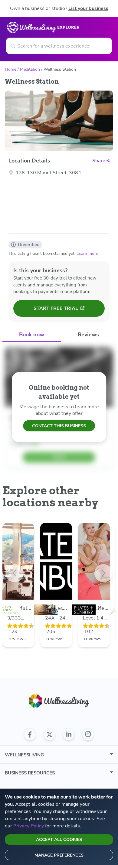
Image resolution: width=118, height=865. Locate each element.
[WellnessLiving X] (49, 734)
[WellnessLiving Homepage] (59, 700)
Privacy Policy (28, 826)
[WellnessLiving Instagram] (88, 734)
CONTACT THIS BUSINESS (59, 426)
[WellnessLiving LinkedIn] (69, 734)
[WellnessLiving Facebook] (30, 734)
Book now (31, 334)
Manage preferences (59, 855)
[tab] (31, 335)
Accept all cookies (59, 839)
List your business (88, 8)
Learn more (87, 253)
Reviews (88, 334)
